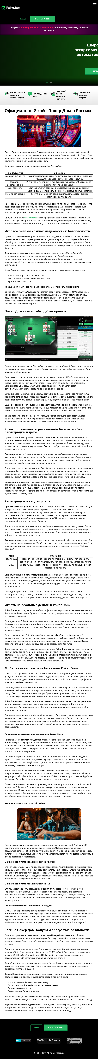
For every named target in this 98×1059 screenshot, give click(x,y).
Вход (23, 18)
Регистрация (42, 18)
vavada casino (30, 217)
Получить (15, 27)
